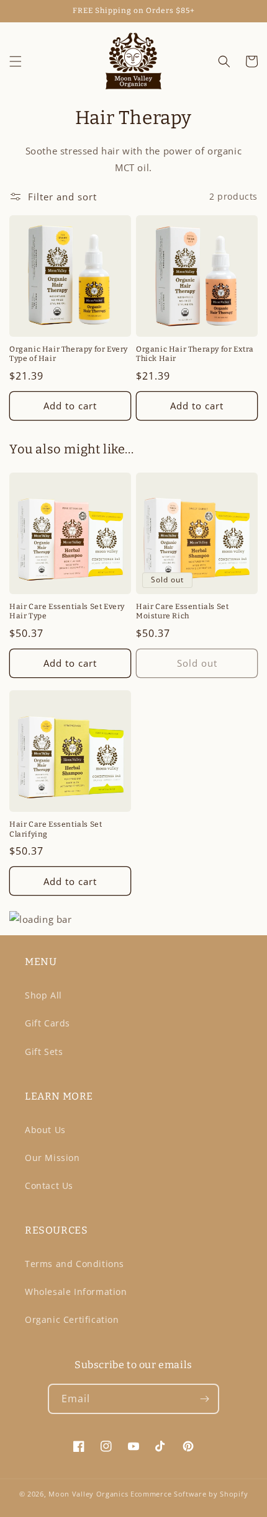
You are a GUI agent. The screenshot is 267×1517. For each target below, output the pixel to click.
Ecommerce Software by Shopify (189, 1493)
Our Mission (52, 1157)
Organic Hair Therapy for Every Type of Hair (68, 354)
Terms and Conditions (74, 1264)
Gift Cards (47, 1023)
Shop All (43, 995)
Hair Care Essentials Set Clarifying (55, 829)
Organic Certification (72, 1319)
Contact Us (49, 1185)
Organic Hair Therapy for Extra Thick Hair (195, 354)
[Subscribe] (204, 1399)
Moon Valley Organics (88, 1493)
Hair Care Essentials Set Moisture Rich (182, 611)
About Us (45, 1130)
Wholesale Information (76, 1291)
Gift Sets (44, 1051)
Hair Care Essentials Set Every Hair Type (67, 611)
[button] (15, 61)
